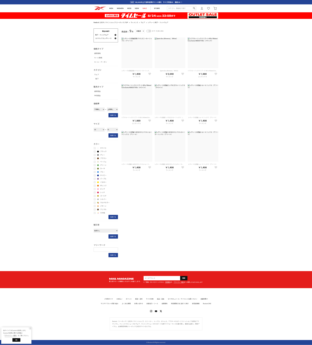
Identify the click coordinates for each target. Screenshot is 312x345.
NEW (137, 8)
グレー (102, 155)
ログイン (202, 8)
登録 (183, 278)
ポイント (129, 299)
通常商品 (97, 91)
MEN (111, 8)
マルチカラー (105, 202)
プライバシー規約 (179, 282)
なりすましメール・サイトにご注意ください (182, 299)
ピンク (102, 189)
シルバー (103, 199)
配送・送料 (139, 299)
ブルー (102, 172)
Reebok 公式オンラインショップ (100, 8)
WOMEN (120, 8)
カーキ (102, 168)
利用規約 (167, 282)
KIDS (129, 8)
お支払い (119, 299)
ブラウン (103, 158)
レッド (102, 192)
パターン (103, 206)
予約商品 (97, 95)
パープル (103, 179)
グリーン (103, 165)
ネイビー (103, 175)
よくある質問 (126, 303)
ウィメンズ (134, 22)
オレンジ (103, 185)
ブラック (103, 151)
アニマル (103, 209)
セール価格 (98, 58)
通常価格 (97, 53)
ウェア (143, 22)
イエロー (103, 182)
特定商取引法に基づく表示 (180, 303)
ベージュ (103, 162)
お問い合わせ (138, 303)
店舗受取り (204, 299)
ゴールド (103, 196)
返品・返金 (160, 299)
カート (215, 8)
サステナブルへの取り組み (109, 303)
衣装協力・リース (152, 303)
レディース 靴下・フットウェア (158, 22)
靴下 (97, 79)
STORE (157, 8)
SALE (145, 8)
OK (16, 340)
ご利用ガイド (108, 299)
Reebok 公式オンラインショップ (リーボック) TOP (111, 22)
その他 (102, 213)
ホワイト (103, 148)
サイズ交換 (149, 299)
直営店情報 (195, 303)
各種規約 (164, 303)
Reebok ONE (207, 303)
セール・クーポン (100, 62)
